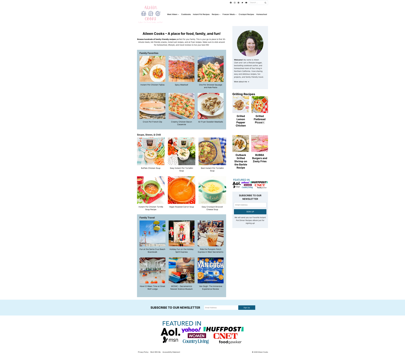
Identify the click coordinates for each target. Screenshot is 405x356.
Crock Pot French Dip (152, 122)
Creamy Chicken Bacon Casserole (181, 123)
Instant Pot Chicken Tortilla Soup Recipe (151, 208)
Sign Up (247, 308)
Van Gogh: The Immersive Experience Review (210, 287)
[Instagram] (234, 2)
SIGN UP (250, 212)
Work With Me (155, 352)
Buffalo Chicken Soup (150, 168)
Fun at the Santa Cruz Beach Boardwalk (152, 250)
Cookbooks (186, 14)
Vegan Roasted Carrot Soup (181, 207)
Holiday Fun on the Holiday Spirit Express (182, 250)
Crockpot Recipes (246, 14)
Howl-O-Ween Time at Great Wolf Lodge (152, 287)
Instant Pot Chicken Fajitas (152, 85)
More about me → (241, 82)
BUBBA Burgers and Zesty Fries (259, 158)
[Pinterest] (238, 2)
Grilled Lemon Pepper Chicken (241, 121)
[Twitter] (242, 2)
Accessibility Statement (171, 352)
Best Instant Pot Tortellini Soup (212, 169)
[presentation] (152, 69)
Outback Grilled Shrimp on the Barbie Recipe (240, 161)
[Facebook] (230, 2)
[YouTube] (246, 2)
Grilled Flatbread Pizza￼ (259, 119)
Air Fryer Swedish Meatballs (210, 122)
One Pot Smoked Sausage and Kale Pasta (210, 86)
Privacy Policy (143, 352)
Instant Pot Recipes (201, 14)
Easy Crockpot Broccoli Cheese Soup (212, 208)
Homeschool (261, 14)
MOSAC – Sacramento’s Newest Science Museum (181, 287)
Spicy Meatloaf (181, 85)
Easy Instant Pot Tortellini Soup (181, 169)
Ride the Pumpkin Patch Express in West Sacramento (210, 250)
